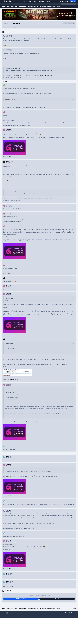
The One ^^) (8, 111)
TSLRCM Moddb (16, 75)
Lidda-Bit (8, 161)
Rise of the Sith (8, 156)
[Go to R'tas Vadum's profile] (4, 85)
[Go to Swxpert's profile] (4, 446)
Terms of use (20, 615)
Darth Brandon (8, 27)
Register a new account (21, 598)
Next (8, 32)
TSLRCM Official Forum (7, 75)
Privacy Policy (5, 615)
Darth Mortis (8, 510)
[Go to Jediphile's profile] (4, 339)
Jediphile (8, 338)
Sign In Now (57, 598)
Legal (25, 615)
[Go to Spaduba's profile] (4, 457)
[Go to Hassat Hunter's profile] (4, 50)
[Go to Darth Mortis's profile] (4, 511)
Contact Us (10, 615)
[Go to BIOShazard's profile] (4, 130)
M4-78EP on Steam (48, 75)
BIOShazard (8, 129)
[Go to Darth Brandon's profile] (4, 27)
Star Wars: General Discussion (25, 27)
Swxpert (7, 445)
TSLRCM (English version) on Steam (36, 75)
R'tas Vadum (8, 84)
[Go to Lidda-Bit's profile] (4, 162)
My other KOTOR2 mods (24, 75)
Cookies (15, 615)
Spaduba (7, 456)
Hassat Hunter (9, 49)
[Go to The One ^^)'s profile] (4, 112)
